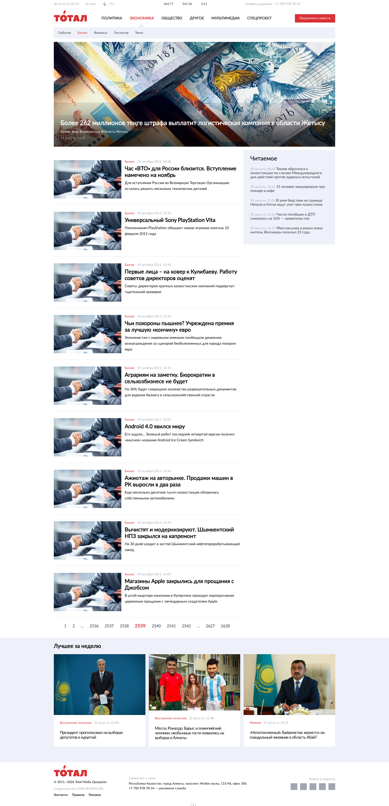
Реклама (95, 795)
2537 (109, 626)
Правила (78, 795)
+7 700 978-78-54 (287, 4)
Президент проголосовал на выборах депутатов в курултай (91, 735)
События (64, 32)
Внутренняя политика (76, 722)
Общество (171, 18)
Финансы (100, 32)
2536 (94, 626)
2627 (210, 626)
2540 (156, 626)
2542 (186, 626)
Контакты (61, 795)
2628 (225, 626)
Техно (139, 32)
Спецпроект (259, 18)
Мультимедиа (225, 18)
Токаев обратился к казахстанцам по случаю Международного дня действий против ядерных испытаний (286, 173)
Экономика (142, 18)
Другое (197, 18)
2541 (171, 626)
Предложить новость (315, 18)
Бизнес (82, 32)
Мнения (255, 722)
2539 (140, 626)
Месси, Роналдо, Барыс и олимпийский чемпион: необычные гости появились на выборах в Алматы (189, 733)
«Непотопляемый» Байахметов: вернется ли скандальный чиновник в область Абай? (287, 735)
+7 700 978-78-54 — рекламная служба (157, 788)
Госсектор (121, 32)
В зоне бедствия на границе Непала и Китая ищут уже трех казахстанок (286, 202)
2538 (124, 626)
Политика (112, 18)
